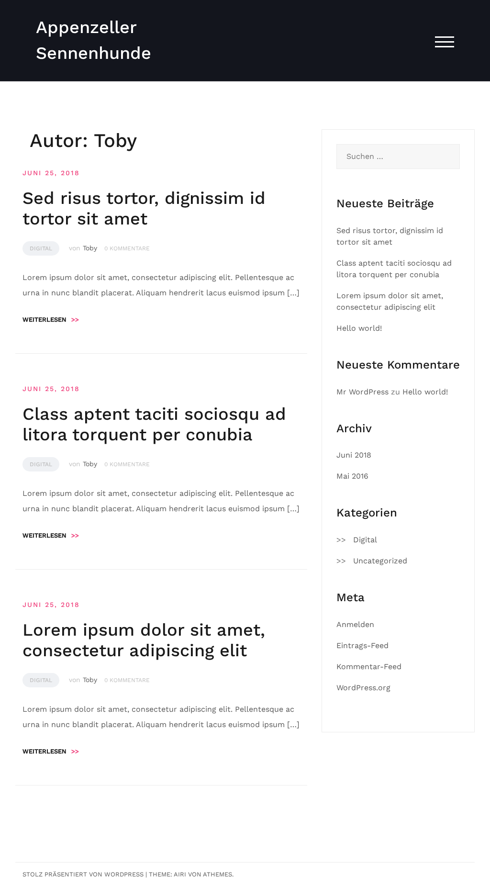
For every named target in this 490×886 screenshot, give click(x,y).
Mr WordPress (362, 391)
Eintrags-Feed (362, 645)
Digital (41, 248)
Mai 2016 (352, 476)
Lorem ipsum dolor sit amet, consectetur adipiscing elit (143, 640)
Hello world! (359, 328)
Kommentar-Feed (368, 666)
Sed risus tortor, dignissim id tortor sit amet (144, 208)
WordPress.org (363, 687)
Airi (180, 874)
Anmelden (355, 624)
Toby (90, 248)
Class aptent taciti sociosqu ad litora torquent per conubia (154, 424)
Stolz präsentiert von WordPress (83, 874)
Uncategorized (380, 560)
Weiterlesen (50, 319)
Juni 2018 (353, 455)
